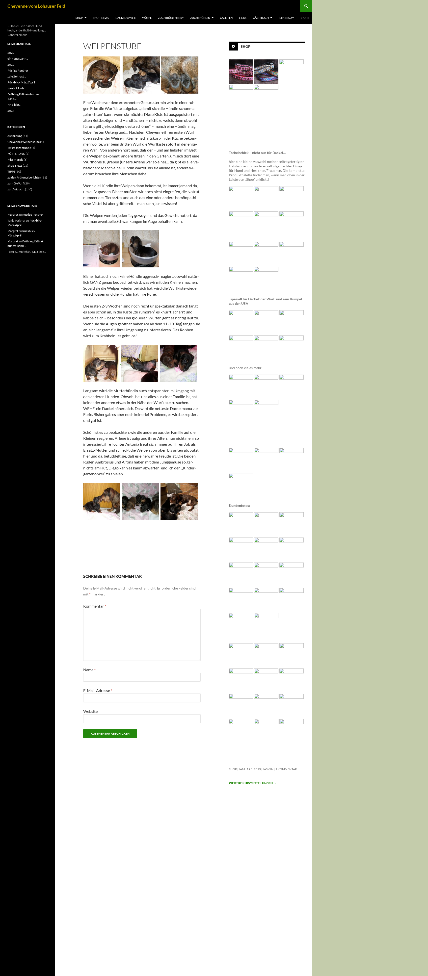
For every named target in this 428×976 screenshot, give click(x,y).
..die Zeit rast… (16, 76)
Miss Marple (15, 159)
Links (242, 17)
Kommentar (94, 606)
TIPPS (11, 171)
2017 (10, 110)
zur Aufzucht (16, 189)
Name (89, 669)
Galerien (226, 17)
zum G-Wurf (15, 183)
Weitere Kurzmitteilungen (252, 783)
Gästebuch (261, 17)
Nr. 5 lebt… (14, 104)
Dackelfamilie (125, 17)
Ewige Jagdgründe (19, 148)
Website (90, 711)
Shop (79, 17)
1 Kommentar (286, 769)
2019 (10, 64)
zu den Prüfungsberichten (24, 177)
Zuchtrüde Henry (171, 17)
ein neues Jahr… (17, 58)
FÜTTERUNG (16, 153)
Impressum (286, 17)
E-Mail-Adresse (97, 690)
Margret (12, 214)
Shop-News (101, 17)
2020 (10, 52)
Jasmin (268, 769)
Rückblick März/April (21, 82)
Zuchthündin (200, 17)
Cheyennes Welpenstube (23, 142)
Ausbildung (14, 136)
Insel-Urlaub (15, 88)
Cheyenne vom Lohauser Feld (36, 6)
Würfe (147, 17)
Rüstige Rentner (17, 70)
